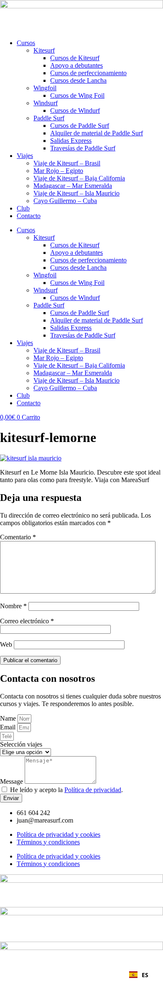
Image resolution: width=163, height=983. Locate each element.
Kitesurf (44, 50)
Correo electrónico (27, 621)
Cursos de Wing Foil (77, 95)
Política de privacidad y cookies (58, 834)
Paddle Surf (48, 118)
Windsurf (45, 103)
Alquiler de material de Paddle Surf (96, 133)
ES (145, 975)
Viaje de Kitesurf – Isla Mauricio (76, 193)
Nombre (13, 606)
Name (9, 718)
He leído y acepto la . (66, 789)
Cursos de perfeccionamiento (88, 72)
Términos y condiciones (48, 842)
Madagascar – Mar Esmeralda (72, 185)
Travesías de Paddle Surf (82, 148)
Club (23, 208)
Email (8, 727)
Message (12, 781)
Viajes (25, 155)
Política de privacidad (92, 789)
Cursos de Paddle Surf (79, 125)
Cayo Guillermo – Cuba (65, 200)
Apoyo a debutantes (76, 65)
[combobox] (139, 974)
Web (6, 644)
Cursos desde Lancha (78, 80)
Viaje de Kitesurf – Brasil (66, 163)
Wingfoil (44, 87)
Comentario (18, 537)
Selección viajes (21, 744)
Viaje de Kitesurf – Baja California (79, 178)
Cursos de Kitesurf (74, 57)
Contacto (29, 215)
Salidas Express (71, 140)
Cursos (26, 42)
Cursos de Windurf (75, 110)
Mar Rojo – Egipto (58, 170)
